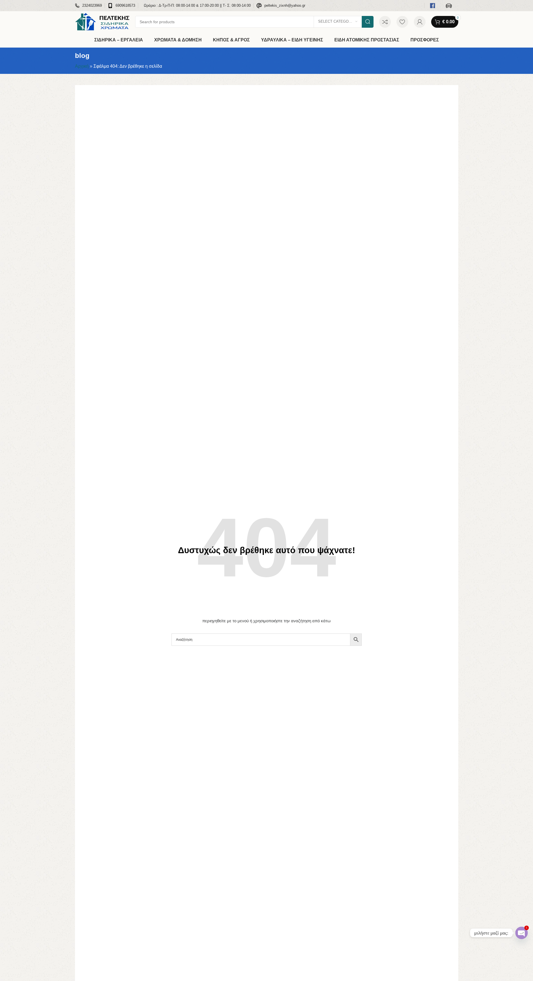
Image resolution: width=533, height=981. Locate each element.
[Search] (368, 22)
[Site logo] (102, 21)
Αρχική (82, 66)
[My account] (419, 21)
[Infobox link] (88, 5)
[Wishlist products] (402, 21)
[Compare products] (385, 21)
